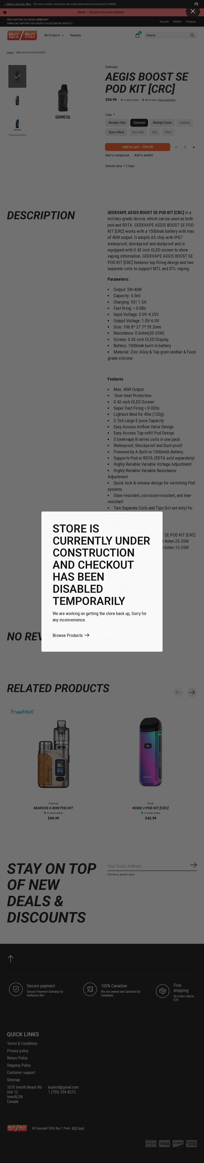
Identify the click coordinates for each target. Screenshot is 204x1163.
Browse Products (68, 635)
